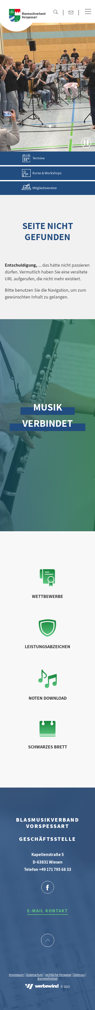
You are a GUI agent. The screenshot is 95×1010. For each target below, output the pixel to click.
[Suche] (55, 12)
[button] (88, 12)
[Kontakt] (71, 12)
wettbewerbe (47, 596)
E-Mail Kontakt (47, 911)
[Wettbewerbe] (47, 585)
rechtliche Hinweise (58, 975)
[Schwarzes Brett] (47, 735)
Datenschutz (34, 975)
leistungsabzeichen (47, 646)
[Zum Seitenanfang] (47, 941)
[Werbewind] (42, 987)
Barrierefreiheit (47, 978)
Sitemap (79, 975)
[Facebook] (48, 888)
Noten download (48, 698)
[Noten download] (47, 686)
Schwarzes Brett (47, 747)
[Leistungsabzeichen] (47, 635)
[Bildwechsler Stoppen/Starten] (86, 143)
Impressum (16, 975)
